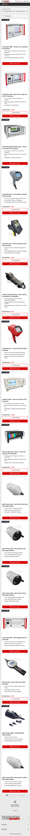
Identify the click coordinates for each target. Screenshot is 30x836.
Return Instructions (20, 11)
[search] (16, 1)
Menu (6, 4)
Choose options (16, 112)
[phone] (19, 1)
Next (22, 795)
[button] (28, 1)
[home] (5, 1)
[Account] (22, 1)
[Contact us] (25, 1)
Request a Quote (8, 11)
